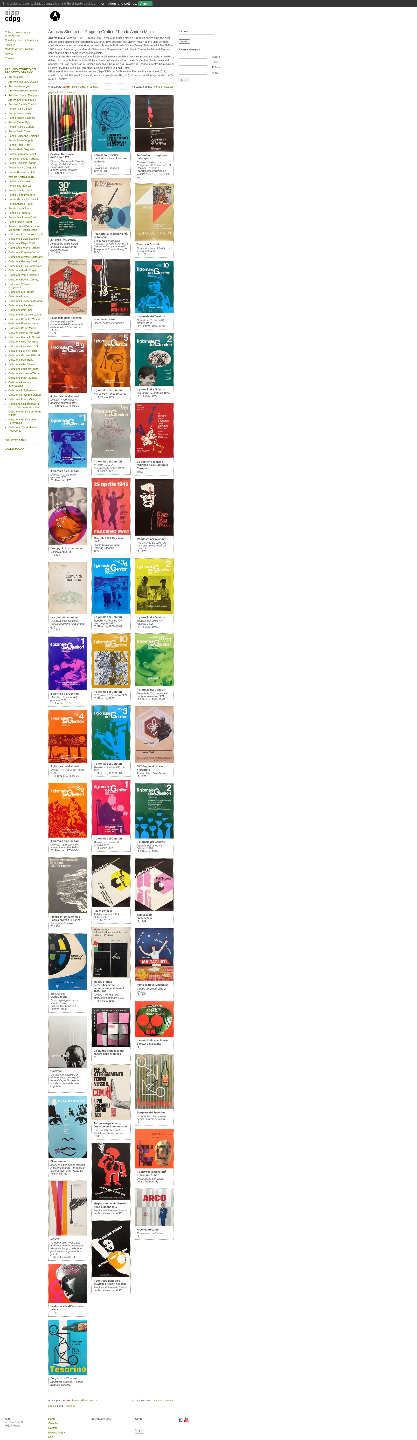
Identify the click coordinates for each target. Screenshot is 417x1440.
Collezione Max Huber (21, 291)
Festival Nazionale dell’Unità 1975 (62, 156)
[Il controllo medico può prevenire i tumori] (154, 1167)
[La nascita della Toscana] (68, 313)
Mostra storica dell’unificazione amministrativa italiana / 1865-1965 (109, 986)
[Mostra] (68, 1234)
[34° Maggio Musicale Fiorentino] (154, 762)
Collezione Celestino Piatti (23, 346)
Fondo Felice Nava (19, 181)
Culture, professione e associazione (18, 34)
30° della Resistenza (63, 239)
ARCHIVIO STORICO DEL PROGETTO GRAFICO (21, 71)
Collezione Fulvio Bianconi (23, 238)
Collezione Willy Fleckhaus (24, 274)
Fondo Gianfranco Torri (22, 217)
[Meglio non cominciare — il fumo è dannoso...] (111, 1199)
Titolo (215, 62)
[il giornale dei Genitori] (68, 392)
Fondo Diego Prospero (21, 194)
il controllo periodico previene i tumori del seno (110, 1282)
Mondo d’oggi (59, 996)
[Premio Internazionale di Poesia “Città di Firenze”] (68, 912)
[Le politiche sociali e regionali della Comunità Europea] (154, 457)
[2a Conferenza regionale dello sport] (154, 150)
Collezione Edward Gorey (23, 279)
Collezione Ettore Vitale (21, 399)
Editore (216, 67)
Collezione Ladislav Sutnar (23, 368)
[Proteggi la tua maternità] (68, 543)
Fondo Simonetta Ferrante (23, 158)
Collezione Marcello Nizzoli (24, 337)
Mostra (54, 1238)
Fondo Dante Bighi (19, 122)
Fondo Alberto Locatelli (21, 172)
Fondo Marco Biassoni (21, 117)
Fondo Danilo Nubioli (20, 190)
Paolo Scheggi (103, 910)
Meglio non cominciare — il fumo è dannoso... (111, 1205)
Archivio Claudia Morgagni (23, 95)
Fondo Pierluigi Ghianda (22, 162)
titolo (74, 86)
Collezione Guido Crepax (23, 270)
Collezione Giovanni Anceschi (25, 234)
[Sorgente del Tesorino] (68, 1373)
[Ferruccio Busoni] (154, 239)
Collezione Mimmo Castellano (25, 256)
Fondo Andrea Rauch (20, 203)
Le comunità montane (64, 617)
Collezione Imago (18, 296)
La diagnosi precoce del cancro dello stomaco (109, 1052)
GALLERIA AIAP (14, 448)
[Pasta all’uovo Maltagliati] (154, 980)
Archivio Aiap (15, 77)
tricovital (56, 1071)
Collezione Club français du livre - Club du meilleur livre (24, 405)
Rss (50, 1436)
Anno (215, 72)
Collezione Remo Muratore (24, 332)
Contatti (9, 58)
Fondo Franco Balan (20, 113)
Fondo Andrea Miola (21, 176)
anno (66, 86)
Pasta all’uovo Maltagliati (152, 984)
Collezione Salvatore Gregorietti (20, 286)
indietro (71, 92)
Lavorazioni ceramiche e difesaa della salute (152, 1042)
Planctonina (58, 1161)
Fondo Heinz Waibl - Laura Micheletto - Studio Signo (24, 228)
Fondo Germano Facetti (22, 154)
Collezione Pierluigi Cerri (22, 261)
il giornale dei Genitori (64, 396)
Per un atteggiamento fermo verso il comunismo (110, 1125)
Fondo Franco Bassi (20, 108)
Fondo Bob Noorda (19, 185)
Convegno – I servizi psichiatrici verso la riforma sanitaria (111, 158)
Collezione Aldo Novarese (23, 341)
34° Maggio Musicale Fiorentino (150, 768)
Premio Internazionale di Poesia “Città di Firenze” (66, 918)
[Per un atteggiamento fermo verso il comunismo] (111, 1119)
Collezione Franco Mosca (23, 323)
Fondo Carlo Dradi (19, 144)
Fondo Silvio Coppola (20, 140)
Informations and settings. (117, 3)
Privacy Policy (56, 1432)
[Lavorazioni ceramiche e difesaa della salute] (154, 1036)
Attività (9, 53)
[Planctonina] (68, 1156)
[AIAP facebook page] (181, 1421)
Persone (10, 44)
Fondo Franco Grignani (22, 167)
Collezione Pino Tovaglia (22, 377)
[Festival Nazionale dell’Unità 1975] (68, 149)
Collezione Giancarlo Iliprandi (25, 301)
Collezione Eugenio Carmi (23, 252)
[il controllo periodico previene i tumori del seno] (111, 1276)
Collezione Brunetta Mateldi (24, 319)
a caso (94, 86)
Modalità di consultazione (19, 49)
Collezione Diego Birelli (21, 243)
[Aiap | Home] (54, 22)
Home (51, 1418)
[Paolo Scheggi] (111, 906)
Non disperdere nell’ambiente (22, 40)
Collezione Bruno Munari (22, 328)
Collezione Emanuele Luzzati (25, 314)
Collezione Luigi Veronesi (22, 390)
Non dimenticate (104, 319)
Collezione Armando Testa (23, 373)
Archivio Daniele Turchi (21, 104)
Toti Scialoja (144, 914)
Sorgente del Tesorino (64, 1378)
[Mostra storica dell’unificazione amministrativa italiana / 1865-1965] (111, 977)
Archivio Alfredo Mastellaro (23, 90)
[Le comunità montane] (68, 612)
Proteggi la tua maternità (66, 548)
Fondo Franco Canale (21, 126)
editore (84, 86)
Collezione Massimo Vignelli (24, 394)
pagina (52, 92)
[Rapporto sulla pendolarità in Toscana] (111, 229)
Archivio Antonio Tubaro (22, 99)
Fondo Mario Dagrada (21, 149)
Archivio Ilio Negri (18, 86)
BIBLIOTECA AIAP (15, 440)
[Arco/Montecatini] (154, 1225)
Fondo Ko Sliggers (19, 212)
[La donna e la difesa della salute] (68, 1301)
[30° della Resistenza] (68, 235)
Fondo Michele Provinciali (23, 199)
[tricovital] (68, 1066)
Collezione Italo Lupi (20, 309)
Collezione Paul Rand (20, 359)
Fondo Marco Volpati (20, 221)
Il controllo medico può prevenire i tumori (152, 1173)
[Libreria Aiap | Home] (27, 16)
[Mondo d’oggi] (68, 989)
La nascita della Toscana (66, 317)
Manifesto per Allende (151, 539)
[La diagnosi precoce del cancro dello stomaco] (111, 1046)
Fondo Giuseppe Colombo (23, 135)
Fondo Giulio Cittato (19, 131)
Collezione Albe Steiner (21, 364)
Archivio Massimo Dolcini (23, 81)
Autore (216, 56)
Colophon (53, 1423)
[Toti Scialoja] (154, 910)
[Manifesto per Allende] (154, 534)
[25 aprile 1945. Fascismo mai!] (111, 533)
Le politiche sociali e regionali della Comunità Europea (152, 464)
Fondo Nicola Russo (20, 208)
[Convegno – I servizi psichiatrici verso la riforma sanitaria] (111, 150)
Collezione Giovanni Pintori (24, 355)
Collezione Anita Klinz (20, 305)
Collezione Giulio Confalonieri (25, 266)
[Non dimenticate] (111, 315)
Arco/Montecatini (148, 1229)
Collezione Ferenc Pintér (22, 350)
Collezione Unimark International (19, 384)
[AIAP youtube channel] (186, 1421)
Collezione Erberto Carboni (24, 247)
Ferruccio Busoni (148, 244)
